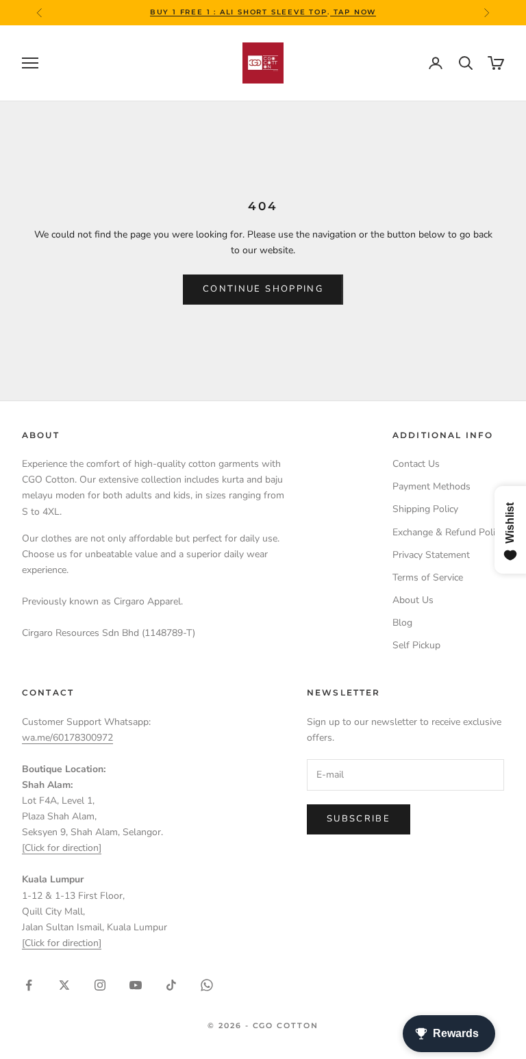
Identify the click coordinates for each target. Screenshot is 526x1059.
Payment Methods (431, 486)
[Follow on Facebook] (29, 985)
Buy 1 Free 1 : (185, 12)
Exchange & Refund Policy (448, 532)
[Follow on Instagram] (100, 985)
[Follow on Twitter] (64, 985)
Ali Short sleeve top (273, 12)
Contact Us (416, 463)
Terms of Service (427, 577)
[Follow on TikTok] (171, 985)
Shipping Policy (425, 508)
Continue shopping (263, 289)
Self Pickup (416, 645)
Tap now (353, 12)
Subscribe (358, 819)
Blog (402, 622)
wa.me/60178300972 (67, 737)
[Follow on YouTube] (135, 985)
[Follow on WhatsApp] (207, 985)
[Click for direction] (61, 847)
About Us (413, 600)
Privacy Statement (431, 554)
